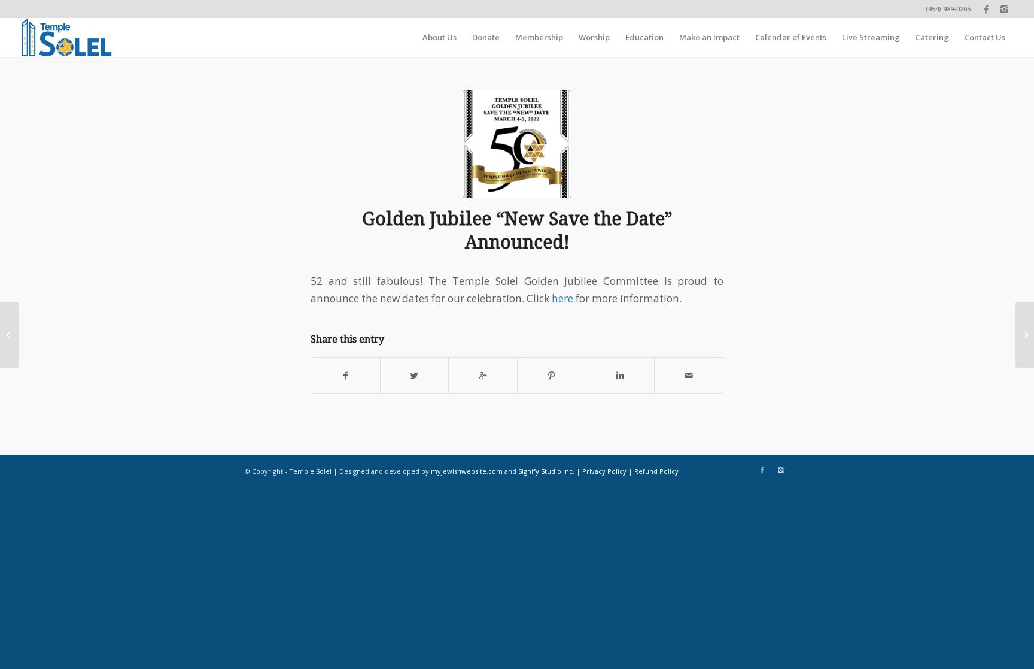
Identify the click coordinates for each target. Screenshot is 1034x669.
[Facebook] (986, 9)
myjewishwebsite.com (467, 471)
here (562, 298)
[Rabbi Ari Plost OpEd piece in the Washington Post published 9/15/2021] (1024, 335)
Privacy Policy (604, 471)
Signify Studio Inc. (546, 471)
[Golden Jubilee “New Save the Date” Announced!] (517, 144)
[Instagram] (1004, 9)
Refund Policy (656, 471)
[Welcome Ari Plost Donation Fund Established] (9, 335)
